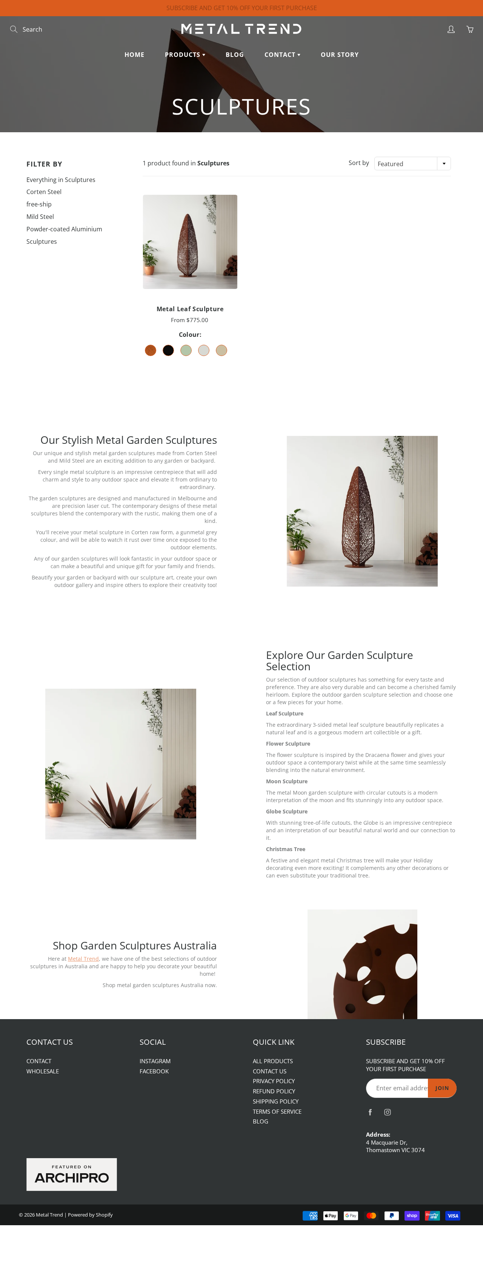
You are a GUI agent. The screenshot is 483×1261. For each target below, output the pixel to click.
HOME (135, 54)
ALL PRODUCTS (273, 1061)
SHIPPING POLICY (275, 1101)
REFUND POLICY (274, 1091)
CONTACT (281, 54)
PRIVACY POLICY (274, 1081)
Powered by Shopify (90, 1214)
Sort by (359, 163)
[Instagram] (387, 1112)
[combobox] (412, 163)
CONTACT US (269, 1071)
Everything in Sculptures (60, 180)
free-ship (39, 204)
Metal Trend (49, 1214)
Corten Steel (44, 192)
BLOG (235, 54)
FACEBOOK (154, 1071)
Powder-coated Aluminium (64, 229)
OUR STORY (340, 54)
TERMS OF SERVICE (277, 1111)
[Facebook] (370, 1112)
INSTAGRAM (155, 1061)
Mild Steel (40, 216)
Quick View (190, 241)
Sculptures (41, 241)
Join (442, 1087)
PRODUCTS (183, 54)
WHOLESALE (42, 1071)
